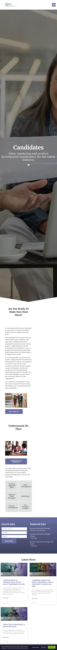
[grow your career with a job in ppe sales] (14, 614)
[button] (54, 5)
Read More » (6, 598)
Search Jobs (9, 541)
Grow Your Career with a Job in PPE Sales (14, 625)
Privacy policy (35, 647)
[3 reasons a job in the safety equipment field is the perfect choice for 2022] (43, 569)
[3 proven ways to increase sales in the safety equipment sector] (14, 569)
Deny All (43, 647)
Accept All (51, 647)
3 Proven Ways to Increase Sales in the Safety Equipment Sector (14, 582)
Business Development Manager (40, 528)
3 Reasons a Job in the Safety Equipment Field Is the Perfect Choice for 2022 (43, 583)
